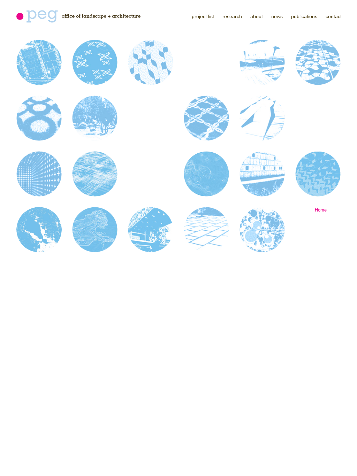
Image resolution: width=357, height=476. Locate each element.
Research (232, 16)
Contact (334, 16)
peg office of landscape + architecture (78, 16)
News (277, 16)
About (256, 16)
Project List (203, 16)
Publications (304, 16)
